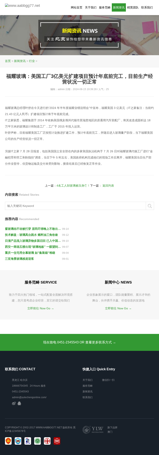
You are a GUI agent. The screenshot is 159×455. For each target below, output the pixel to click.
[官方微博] (14, 403)
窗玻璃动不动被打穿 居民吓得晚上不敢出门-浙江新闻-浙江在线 (33, 228)
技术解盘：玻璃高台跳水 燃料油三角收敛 (31, 234)
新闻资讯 (119, 7)
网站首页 (76, 7)
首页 (8, 61)
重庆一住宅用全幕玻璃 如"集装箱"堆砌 (30, 252)
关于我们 (90, 7)
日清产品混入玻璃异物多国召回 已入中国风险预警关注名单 (33, 240)
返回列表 (108, 185)
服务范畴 (105, 7)
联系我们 (147, 7)
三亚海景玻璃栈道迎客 (19, 258)
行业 (32, 61)
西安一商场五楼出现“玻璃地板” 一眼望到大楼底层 (33, 246)
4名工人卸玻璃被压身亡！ (73, 185)
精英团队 (133, 7)
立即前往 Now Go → (40, 308)
